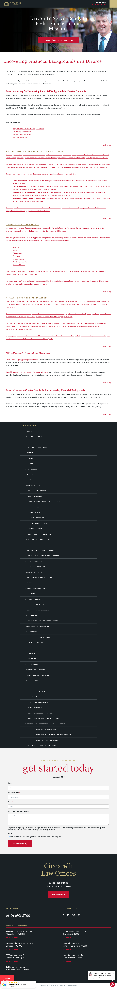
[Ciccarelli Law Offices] (12, 4)
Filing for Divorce (34, 436)
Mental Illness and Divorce (38, 637)
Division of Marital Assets (37, 610)
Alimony (29, 583)
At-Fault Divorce (33, 599)
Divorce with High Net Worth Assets (42, 621)
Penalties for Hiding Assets (22, 135)
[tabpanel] (30, 936)
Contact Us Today (6, 979)
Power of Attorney (34, 707)
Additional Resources (20, 137)
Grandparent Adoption (36, 507)
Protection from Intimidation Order (42, 740)
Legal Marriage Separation (37, 626)
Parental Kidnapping (35, 572)
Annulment (30, 594)
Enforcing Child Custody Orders (40, 539)
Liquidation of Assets (35, 669)
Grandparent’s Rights (35, 691)
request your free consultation (59, 40)
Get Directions (58, 894)
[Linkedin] (79, 915)
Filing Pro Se (31, 615)
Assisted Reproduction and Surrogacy (43, 501)
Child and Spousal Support (38, 447)
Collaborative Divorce (36, 604)
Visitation (30, 474)
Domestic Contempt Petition (38, 534)
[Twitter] (68, 915)
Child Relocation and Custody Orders (42, 556)
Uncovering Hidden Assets (22, 132)
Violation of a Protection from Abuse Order (45, 724)
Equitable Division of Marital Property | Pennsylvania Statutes (27, 372)
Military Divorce (33, 648)
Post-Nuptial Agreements (37, 702)
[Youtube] (73, 915)
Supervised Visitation (35, 566)
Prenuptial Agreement (35, 442)
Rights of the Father (35, 686)
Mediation (30, 458)
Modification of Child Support (39, 577)
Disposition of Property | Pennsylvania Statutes (22, 359)
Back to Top (107, 145)
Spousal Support (33, 664)
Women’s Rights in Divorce (37, 675)
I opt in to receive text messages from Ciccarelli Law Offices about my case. (36, 837)
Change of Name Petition (36, 523)
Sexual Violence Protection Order (41, 745)
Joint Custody (32, 469)
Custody (29, 463)
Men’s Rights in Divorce (36, 642)
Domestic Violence (34, 496)
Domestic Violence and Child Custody (42, 718)
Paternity (30, 453)
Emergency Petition (34, 680)
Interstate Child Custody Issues (40, 545)
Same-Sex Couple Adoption (37, 512)
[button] (18, 981)
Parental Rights (33, 485)
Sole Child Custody (34, 561)
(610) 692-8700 (18, 915)
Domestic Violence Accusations (39, 713)
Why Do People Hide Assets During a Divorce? (28, 129)
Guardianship (31, 697)
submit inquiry (20, 843)
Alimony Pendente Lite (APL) (38, 588)
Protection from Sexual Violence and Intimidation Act (50, 735)
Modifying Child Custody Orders (40, 550)
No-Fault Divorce (33, 653)
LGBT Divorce (31, 632)
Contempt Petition (34, 529)
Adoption (30, 480)
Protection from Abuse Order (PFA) (41, 729)
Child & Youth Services (36, 491)
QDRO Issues (31, 659)
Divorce (29, 431)
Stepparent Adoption (35, 518)
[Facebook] (63, 915)
